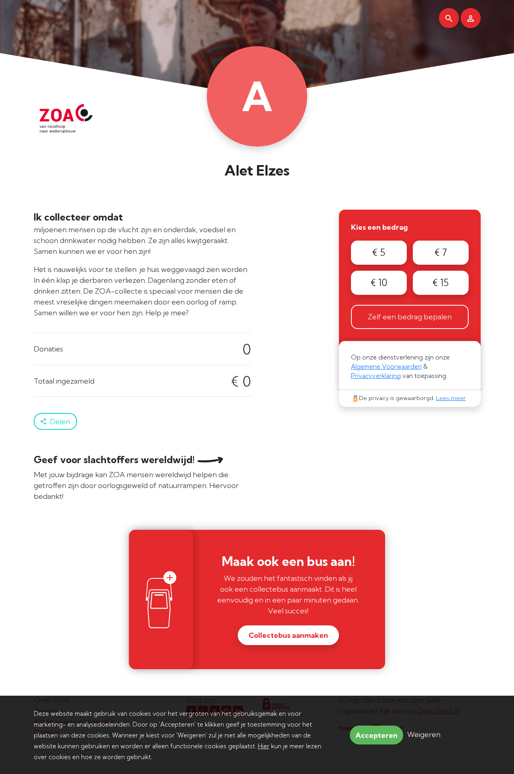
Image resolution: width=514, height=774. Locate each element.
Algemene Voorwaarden (386, 366)
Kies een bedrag (379, 227)
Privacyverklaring (376, 376)
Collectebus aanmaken (288, 635)
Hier (263, 746)
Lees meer (451, 398)
